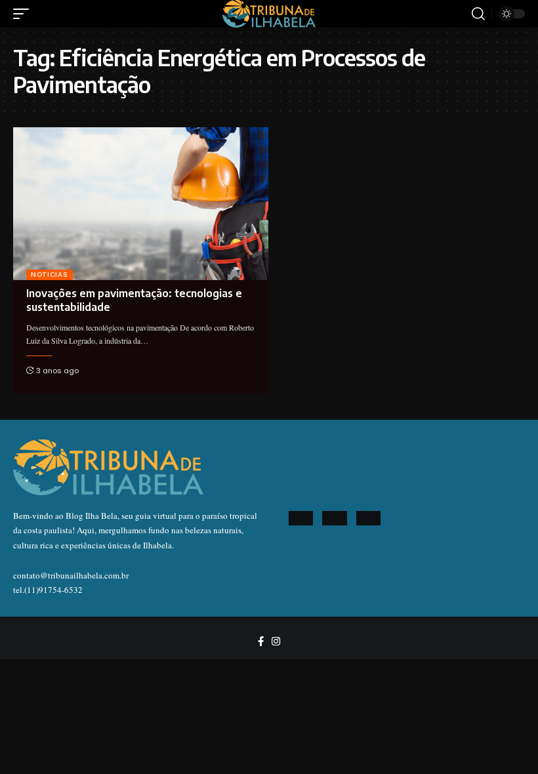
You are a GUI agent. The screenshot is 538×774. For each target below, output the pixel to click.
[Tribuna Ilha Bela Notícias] (269, 14)
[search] (478, 14)
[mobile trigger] (24, 14)
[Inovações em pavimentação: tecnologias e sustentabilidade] (140, 203)
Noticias (49, 274)
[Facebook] (261, 641)
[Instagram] (275, 641)
